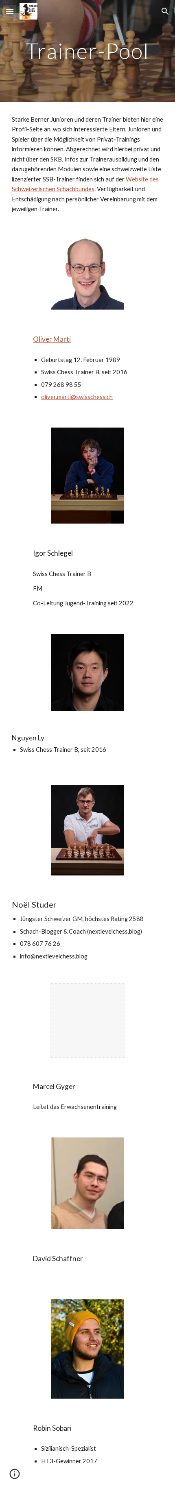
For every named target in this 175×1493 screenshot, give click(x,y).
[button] (10, 11)
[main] (88, 51)
